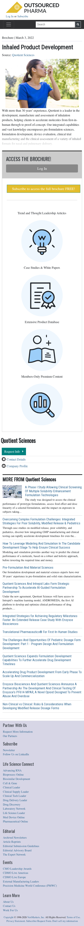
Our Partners (10, 736)
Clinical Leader (11, 787)
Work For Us (10, 910)
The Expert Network (14, 854)
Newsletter (9, 750)
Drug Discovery (11, 804)
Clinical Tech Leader (14, 796)
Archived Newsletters (15, 837)
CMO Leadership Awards (17, 868)
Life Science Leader (14, 813)
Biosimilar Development (16, 779)
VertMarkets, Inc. (36, 917)
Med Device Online (14, 817)
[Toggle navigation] (8, 24)
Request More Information (18, 731)
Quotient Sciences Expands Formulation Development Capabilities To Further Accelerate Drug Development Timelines (37, 660)
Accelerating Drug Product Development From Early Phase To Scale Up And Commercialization (42, 674)
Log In (10, 16)
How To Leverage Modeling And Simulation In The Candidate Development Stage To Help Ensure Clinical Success (41, 545)
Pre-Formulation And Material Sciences (28, 567)
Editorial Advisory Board (17, 850)
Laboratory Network (14, 808)
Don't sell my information (65, 921)
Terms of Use (73, 917)
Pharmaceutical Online (15, 821)
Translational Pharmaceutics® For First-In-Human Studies (40, 632)
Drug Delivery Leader (15, 800)
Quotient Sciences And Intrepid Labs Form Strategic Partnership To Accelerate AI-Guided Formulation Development (36, 587)
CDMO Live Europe (14, 877)
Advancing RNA (12, 770)
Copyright (8, 917)
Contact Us (9, 906)
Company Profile (17, 466)
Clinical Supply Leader (16, 791)
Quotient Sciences (23, 55)
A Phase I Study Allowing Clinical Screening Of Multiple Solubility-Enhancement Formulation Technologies (53, 491)
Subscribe (22, 16)
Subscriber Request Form (38, 921)
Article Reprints (12, 842)
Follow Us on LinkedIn (16, 754)
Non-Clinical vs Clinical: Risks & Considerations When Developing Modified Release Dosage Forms (37, 706)
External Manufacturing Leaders (21, 881)
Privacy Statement (15, 921)
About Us (8, 902)
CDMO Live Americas (15, 873)
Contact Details (16, 459)
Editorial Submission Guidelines (21, 846)
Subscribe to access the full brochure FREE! (43, 188)
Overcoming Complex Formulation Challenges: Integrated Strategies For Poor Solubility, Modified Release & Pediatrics (41, 521)
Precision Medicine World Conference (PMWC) (30, 885)
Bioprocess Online (13, 774)
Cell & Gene (10, 783)
